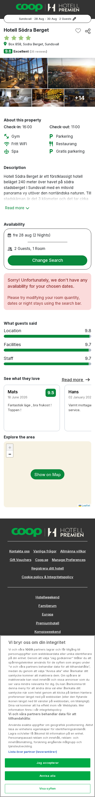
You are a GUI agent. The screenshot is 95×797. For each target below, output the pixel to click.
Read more (73, 379)
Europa (47, 614)
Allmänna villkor (73, 551)
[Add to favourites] (78, 31)
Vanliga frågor (45, 551)
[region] (47, 716)
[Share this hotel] (87, 31)
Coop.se (41, 560)
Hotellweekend (47, 597)
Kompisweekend (47, 632)
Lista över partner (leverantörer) (32, 751)
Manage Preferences (69, 560)
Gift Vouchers (20, 560)
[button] (85, 404)
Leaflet (85, 505)
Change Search (47, 260)
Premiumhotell (47, 623)
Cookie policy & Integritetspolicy (47, 577)
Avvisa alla (47, 775)
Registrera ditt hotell (47, 568)
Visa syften (47, 788)
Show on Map (47, 474)
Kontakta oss (19, 551)
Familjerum (47, 606)
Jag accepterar (47, 762)
